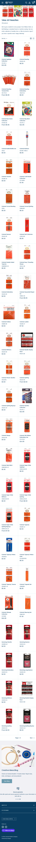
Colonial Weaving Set (25, 612)
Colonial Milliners (6, 349)
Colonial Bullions (24, 148)
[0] (33, 3)
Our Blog (7, 781)
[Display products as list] (33, 38)
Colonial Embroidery (7, 292)
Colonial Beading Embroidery (24, 90)
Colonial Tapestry (24, 524)
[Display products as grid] (31, 38)
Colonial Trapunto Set (25, 584)
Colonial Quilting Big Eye (8, 405)
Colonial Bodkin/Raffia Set (9, 148)
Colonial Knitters (6, 321)
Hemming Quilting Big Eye (27, 726)
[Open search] (26, 3)
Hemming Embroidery (7, 670)
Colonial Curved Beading (8, 206)
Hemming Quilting (6, 726)
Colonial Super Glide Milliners (7, 495)
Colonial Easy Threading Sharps (26, 263)
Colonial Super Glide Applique (25, 466)
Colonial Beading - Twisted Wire (7, 90)
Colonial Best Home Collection (7, 119)
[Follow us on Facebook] (3, 827)
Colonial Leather (24, 321)
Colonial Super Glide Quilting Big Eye (7, 525)
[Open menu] (2, 2)
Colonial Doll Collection (26, 234)
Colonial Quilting (24, 377)
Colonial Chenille (6, 176)
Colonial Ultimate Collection (6, 613)
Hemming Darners (25, 642)
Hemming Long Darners (26, 670)
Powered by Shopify (6, 838)
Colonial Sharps (6, 435)
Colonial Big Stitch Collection (25, 119)
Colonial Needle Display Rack (26, 350)
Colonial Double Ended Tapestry (8, 263)
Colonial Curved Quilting (26, 206)
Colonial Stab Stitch (7, 465)
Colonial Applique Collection (6, 60)
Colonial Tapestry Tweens (9, 584)
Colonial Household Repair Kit (27, 292)
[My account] (29, 3)
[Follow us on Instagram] (6, 827)
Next (31, 738)
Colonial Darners (6, 234)
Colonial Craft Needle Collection (25, 177)
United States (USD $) (8, 818)
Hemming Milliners (7, 698)
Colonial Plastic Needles (8, 377)
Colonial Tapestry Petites (8, 554)
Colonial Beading (24, 59)
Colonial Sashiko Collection (24, 406)
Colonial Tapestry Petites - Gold (27, 555)
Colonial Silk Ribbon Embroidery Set (25, 436)
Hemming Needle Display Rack (27, 698)
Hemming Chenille (7, 642)
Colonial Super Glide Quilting (25, 495)
